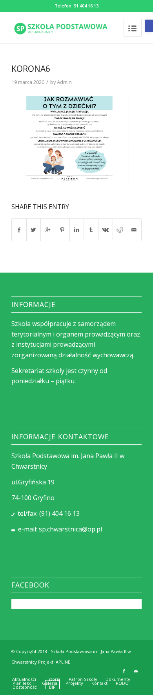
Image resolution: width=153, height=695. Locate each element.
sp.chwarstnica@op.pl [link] (70, 529)
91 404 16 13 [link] (86, 6)
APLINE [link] (63, 662)
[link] (149, 26)
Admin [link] (64, 82)
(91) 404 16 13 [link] (59, 513)
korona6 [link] (30, 68)
